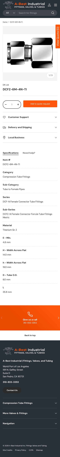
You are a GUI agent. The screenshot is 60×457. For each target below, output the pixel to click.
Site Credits (7, 450)
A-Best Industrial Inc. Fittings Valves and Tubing (28, 446)
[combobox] (30, 13)
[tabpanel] (30, 226)
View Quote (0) (58, 36)
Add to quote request (40, 104)
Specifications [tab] (11, 152)
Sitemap (39, 450)
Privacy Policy (20, 450)
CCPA (31, 450)
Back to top (30, 335)
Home (5, 22)
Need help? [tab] (29, 152)
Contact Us (12, 390)
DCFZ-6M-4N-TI (16, 22)
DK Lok (6, 85)
